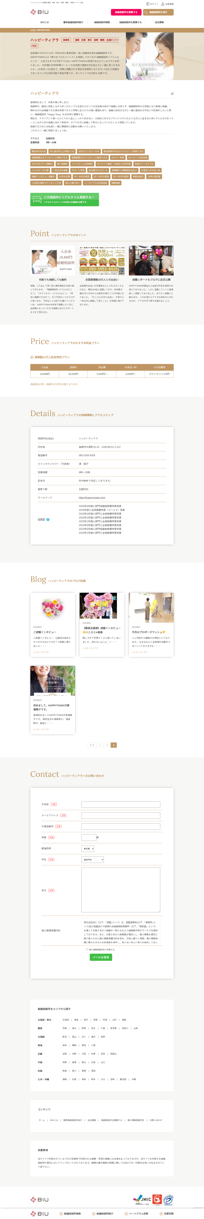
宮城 (95, 1020)
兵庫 (93, 1054)
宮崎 (112, 1079)
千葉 (103, 1028)
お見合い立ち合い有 (150, 170)
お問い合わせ (156, 1120)
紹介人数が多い (72, 183)
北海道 (66, 1020)
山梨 (136, 1028)
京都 (74, 1054)
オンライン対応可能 (137, 157)
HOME (33, 30)
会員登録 (169, 4)
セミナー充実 (118, 157)
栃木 (74, 1028)
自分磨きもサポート (98, 170)
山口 (103, 1062)
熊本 (93, 1079)
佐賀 (74, 1079)
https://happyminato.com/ (92, 497)
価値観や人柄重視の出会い (124, 170)
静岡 (74, 1045)
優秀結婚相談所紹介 (73, 22)
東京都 (113, 1028)
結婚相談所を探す (158, 12)
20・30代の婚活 (101, 176)
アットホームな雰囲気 (82, 164)
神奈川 (125, 1028)
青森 (76, 1020)
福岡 (65, 1079)
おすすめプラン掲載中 (42, 164)
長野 (103, 1037)
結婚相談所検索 (72, 1213)
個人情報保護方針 (136, 1120)
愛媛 (84, 1071)
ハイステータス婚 (40, 170)
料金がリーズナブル (144, 164)
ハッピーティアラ (41, 652)
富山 (74, 1037)
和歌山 (113, 1054)
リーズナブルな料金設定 (95, 183)
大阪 (84, 1054)
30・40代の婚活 (81, 176)
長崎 (84, 1079)
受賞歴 (41, 519)
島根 (74, 1062)
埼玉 (93, 1028)
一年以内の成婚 (60, 170)
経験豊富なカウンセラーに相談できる (49, 157)
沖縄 (134, 1079)
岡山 (84, 1062)
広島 (93, 1062)
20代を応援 (64, 176)
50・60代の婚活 (121, 176)
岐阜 (65, 1045)
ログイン (154, 4)
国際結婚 (116, 183)
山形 (114, 1020)
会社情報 (159, 22)
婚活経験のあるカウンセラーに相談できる (123, 151)
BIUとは (54, 1120)
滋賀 (65, 1054)
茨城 (65, 1028)
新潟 (65, 1037)
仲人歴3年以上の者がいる (62, 151)
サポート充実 (78, 170)
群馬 (84, 1028)
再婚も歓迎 (138, 176)
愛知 (84, 1045)
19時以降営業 (154, 176)
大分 (103, 1079)
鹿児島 (123, 1079)
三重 (93, 1045)
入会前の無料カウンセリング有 (46, 183)
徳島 (65, 1071)
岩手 (86, 1020)
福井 (93, 1037)
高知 (93, 1071)
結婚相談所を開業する (126, 12)
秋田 (105, 1020)
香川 (74, 1071)
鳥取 (65, 1062)
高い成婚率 (62, 164)
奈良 (103, 1054)
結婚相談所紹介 (105, 1213)
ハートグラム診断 (138, 1213)
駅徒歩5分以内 (39, 151)
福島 (124, 1020)
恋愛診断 (169, 1213)
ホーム (42, 1120)
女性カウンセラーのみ (88, 151)
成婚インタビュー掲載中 (43, 176)
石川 (84, 1037)
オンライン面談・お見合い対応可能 (114, 164)
